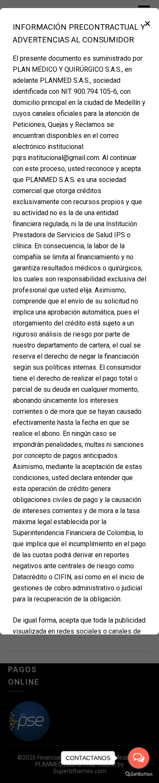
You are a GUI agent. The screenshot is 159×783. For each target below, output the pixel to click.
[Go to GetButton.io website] (138, 774)
